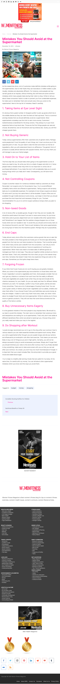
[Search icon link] (57, 2)
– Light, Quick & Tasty (37, 563)
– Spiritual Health (5, 518)
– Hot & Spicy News (6, 574)
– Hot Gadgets (35, 528)
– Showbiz (3, 582)
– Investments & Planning (38, 530)
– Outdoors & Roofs (36, 579)
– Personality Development (8, 595)
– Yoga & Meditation (6, 520)
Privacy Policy (55, 681)
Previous (10, 402)
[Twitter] (4, 1)
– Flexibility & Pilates (37, 514)
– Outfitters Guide (5, 542)
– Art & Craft (4, 589)
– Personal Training (36, 517)
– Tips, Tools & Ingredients (38, 568)
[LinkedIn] (11, 1)
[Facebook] (1, 1)
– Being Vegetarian (36, 558)
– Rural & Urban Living (6, 596)
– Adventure (4, 541)
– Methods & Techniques (38, 533)
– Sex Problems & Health (7, 565)
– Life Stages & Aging (6, 514)
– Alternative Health (6, 511)
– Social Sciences (5, 598)
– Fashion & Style (5, 528)
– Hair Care (4, 530)
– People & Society (6, 593)
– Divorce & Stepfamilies (38, 542)
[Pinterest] (8, 1)
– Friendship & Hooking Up (8, 562)
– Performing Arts (5, 581)
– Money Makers (36, 534)
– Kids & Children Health (38, 546)
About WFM (24, 681)
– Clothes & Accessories (7, 526)
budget (13, 388)
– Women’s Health (5, 517)
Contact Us (32, 681)
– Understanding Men (6, 568)
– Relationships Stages (7, 563)
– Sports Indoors (5, 547)
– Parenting (34, 549)
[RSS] (10, 667)
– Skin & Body (4, 534)
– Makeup (3, 531)
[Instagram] (6, 1)
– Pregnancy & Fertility (37, 552)
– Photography (5, 544)
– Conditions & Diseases (7, 512)
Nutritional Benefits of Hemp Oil (14, 408)
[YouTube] (15, 1)
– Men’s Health (5, 515)
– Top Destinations (6, 550)
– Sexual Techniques (6, 566)
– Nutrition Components (38, 565)
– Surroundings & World (7, 599)
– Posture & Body (36, 518)
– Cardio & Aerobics (37, 511)
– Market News (35, 531)
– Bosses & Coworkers (37, 541)
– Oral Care (4, 533)
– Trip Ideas (4, 552)
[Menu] (58, 26)
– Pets (33, 550)
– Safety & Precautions (7, 546)
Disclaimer (39, 681)
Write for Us (46, 681)
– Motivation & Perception (7, 592)
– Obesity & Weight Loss (38, 515)
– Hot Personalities (6, 576)
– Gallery (34, 573)
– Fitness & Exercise (37, 512)
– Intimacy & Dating (6, 560)
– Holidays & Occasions (37, 562)
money (21, 388)
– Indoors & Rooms (36, 577)
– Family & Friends (36, 544)
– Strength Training (36, 520)
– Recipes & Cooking (37, 566)
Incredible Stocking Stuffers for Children (17, 399)
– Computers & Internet (37, 526)
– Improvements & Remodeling (39, 576)
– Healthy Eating (36, 560)
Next (6, 411)
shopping (30, 388)
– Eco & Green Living (6, 590)
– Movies (3, 577)
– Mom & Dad (35, 547)
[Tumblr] (18, 1)
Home (18, 681)
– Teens (33, 553)
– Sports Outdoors (5, 549)
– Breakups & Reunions (7, 558)
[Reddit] (13, 1)
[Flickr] (20, 1)
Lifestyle (17, 46)
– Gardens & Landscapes (38, 574)
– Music (3, 579)
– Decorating (35, 571)
